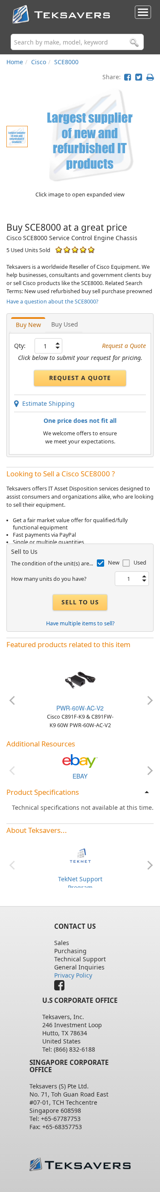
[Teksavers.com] (80, 1164)
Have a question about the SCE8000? (52, 301)
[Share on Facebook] (127, 77)
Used (140, 562)
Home (14, 62)
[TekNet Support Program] (80, 855)
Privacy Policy (73, 975)
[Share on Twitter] (138, 77)
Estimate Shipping (47, 403)
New (113, 562)
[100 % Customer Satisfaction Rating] (59, 250)
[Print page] (150, 77)
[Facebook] (61, 987)
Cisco (38, 62)
